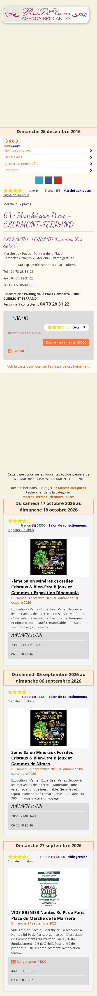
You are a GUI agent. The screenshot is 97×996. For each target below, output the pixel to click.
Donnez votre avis (18, 150)
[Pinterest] (58, 180)
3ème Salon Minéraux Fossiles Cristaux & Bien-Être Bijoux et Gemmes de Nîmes (42, 758)
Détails (33, 191)
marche (28, 497)
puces (69, 497)
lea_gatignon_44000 (31, 961)
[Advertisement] (48, 79)
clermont (56, 497)
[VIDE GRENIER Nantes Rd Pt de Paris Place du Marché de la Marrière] (48, 888)
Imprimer (12, 170)
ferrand (42, 497)
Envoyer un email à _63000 (66, 342)
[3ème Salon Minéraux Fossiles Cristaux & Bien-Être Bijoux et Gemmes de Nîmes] (48, 728)
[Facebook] (48, 180)
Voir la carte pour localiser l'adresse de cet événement (48, 366)
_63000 (18, 318)
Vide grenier (77, 857)
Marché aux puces (77, 190)
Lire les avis (13, 157)
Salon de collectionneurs (68, 525)
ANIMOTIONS (26, 635)
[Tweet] (39, 180)
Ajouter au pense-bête (21, 163)
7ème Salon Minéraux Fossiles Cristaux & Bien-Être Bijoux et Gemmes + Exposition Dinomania (45, 586)
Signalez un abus (16, 195)
